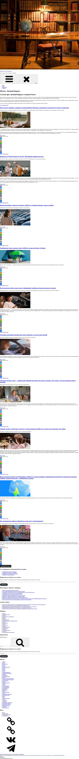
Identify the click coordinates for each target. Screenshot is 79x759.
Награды (4, 621)
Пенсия (3, 693)
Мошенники (4, 688)
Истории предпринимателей (8, 678)
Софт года (4, 631)
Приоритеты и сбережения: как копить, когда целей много (13, 595)
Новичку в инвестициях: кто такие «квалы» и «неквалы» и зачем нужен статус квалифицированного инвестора (24, 598)
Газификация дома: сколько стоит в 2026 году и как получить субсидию (22, 248)
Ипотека (4, 617)
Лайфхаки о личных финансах (8, 574)
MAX (3, 86)
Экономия (4, 706)
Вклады (3, 669)
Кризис (3, 684)
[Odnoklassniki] (39, 141)
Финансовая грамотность (7, 702)
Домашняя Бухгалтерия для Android (9, 572)
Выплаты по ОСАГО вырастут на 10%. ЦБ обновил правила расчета (22, 156)
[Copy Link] (39, 151)
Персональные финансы (7, 694)
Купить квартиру (5, 685)
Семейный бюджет (6, 627)
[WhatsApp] (39, 143)
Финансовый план (6, 705)
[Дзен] (11, 725)
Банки (3, 662)
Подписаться (3, 584)
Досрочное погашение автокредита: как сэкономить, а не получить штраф (23, 335)
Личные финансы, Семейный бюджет (9, 620)
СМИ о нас (4, 629)
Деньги (3, 670)
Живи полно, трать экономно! (6, 71)
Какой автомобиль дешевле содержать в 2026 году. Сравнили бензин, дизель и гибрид (27, 205)
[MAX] (11, 734)
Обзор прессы (5, 625)
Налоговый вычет (5, 692)
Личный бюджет (5, 687)
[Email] (39, 149)
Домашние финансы (6, 672)
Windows (4, 615)
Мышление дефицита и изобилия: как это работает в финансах (14, 597)
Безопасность (5, 663)
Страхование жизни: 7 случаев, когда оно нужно (11, 594)
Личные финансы (5, 619)
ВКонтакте (4, 87)
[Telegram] (39, 140)
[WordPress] (39, 147)
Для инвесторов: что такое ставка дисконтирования (12, 593)
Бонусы (3, 666)
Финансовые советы (6, 704)
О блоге (3, 623)
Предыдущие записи (5, 566)
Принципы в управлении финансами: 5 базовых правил (13, 596)
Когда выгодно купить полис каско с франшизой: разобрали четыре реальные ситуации (28, 288)
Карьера (3, 681)
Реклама (4, 626)
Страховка (4, 701)
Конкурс (4, 618)
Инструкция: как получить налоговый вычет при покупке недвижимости (16, 599)
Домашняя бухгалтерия (6, 673)
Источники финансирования (8, 679)
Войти (3, 712)
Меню (36, 83)
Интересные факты (6, 676)
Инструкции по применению (8, 616)
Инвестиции (4, 675)
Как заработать (5, 680)
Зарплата (4, 674)
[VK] (39, 138)
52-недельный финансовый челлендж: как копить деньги (13, 591)
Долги (3, 671)
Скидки (3, 699)
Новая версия (5, 622)
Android (3, 613)
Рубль (3, 697)
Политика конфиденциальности (6, 754)
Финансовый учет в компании (8, 632)
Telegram (4, 88)
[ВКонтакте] (11, 743)
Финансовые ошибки (6, 703)
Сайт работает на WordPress (18, 754)
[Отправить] (39, 153)
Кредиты (4, 683)
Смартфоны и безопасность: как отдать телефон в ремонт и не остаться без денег (18, 592)
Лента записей (5, 713)
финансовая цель (5, 707)
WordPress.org (5, 715)
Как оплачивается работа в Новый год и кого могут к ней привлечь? (21, 521)
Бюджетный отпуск (6, 667)
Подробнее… (2, 757)
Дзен (3, 85)
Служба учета (5, 628)
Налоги (3, 691)
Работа (3, 696)
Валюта (3, 668)
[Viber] (39, 145)
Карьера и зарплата (6, 682)
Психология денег (5, 695)
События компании (6, 630)
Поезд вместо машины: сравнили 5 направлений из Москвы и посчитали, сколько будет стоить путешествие (34, 107)
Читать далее (2, 135)
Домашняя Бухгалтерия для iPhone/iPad (10, 573)
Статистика (4, 700)
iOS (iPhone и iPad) (6, 614)
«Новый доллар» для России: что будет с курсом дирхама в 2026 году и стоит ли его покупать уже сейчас (33, 429)
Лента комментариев (6, 714)
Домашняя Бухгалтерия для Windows (9, 571)
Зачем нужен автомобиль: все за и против (10, 590)
